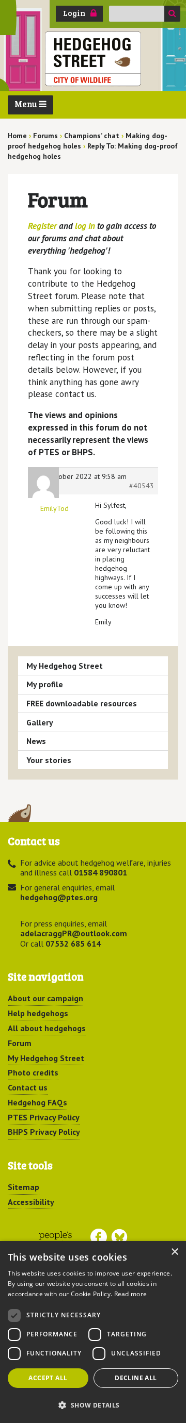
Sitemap (23, 1187)
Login (74, 13)
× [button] (174, 1252)
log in (85, 225)
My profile (44, 684)
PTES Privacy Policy (44, 1117)
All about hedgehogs (47, 1028)
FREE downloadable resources (81, 703)
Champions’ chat (91, 135)
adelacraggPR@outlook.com (73, 933)
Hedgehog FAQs (37, 1102)
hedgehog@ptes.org (59, 897)
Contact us (28, 1087)
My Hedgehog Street (64, 665)
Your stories (48, 760)
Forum (20, 1043)
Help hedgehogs (38, 1013)
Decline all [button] (136, 1378)
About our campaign (45, 998)
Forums (45, 135)
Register (42, 225)
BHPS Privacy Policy (44, 1132)
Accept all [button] (47, 1378)
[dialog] (93, 1332)
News (36, 741)
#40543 (141, 485)
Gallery (39, 722)
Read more (130, 1293)
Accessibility (31, 1202)
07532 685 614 (73, 943)
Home (17, 135)
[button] (93, 1405)
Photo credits (33, 1072)
